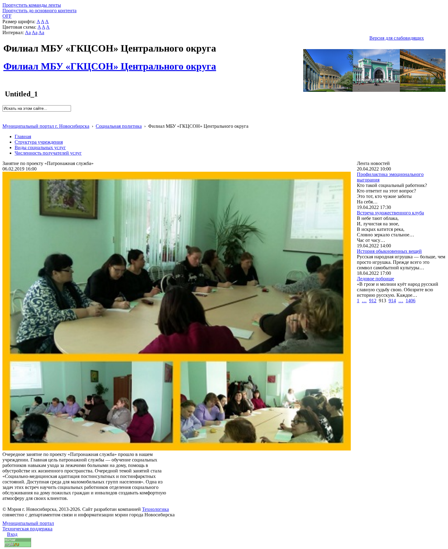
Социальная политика (119, 126)
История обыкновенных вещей (389, 251)
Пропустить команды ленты (31, 5)
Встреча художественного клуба (390, 212)
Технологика (155, 509)
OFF (7, 16)
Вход (12, 534)
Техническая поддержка (27, 528)
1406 (410, 300)
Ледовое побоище (375, 278)
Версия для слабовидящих (396, 38)
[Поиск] (4, 114)
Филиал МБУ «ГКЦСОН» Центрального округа (109, 63)
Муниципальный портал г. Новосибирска (45, 126)
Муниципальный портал (28, 523)
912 (372, 300)
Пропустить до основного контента (39, 10)
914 (392, 300)
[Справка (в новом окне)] (5, 119)
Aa (28, 32)
